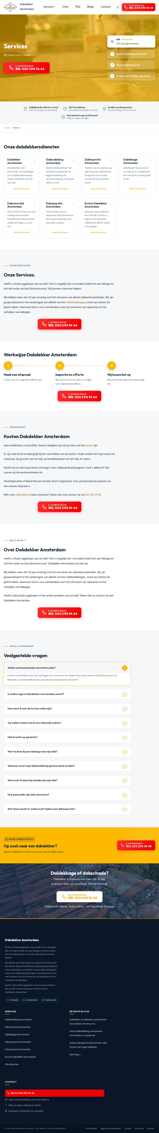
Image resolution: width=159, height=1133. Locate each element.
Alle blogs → (76, 1054)
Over (65, 7)
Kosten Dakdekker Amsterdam (20, 1057)
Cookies (127, 1128)
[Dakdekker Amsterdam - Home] (10, 7)
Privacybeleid (91, 1128)
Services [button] (48, 7)
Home (7, 127)
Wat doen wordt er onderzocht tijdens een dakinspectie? (41, 808)
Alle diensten (11, 1064)
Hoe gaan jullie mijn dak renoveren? (28, 794)
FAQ (77, 7)
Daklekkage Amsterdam (17, 1034)
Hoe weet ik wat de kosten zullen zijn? (30, 708)
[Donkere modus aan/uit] (118, 7)
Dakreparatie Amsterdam (18, 1049)
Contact (106, 7)
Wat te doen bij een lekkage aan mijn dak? (32, 751)
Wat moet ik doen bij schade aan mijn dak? (33, 780)
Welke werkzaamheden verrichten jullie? (32, 667)
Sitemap (150, 1128)
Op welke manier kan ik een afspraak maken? (34, 722)
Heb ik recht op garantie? (23, 737)
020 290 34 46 (93, 495)
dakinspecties (106, 675)
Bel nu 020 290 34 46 (22, 1093)
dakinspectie (23, 495)
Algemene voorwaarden (110, 1128)
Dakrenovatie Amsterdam (18, 1042)
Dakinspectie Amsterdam (18, 1027)
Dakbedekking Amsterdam (18, 1019)
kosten (89, 445)
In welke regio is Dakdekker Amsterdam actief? (36, 694)
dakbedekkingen (75, 302)
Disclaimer (139, 1128)
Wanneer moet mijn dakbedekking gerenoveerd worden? (41, 765)
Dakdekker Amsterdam (27, 6)
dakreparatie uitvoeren (65, 679)
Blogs (90, 7)
